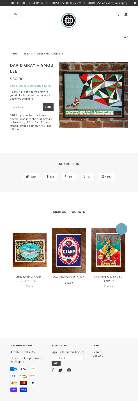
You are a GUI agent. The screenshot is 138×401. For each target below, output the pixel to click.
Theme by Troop (20, 358)
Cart (125, 37)
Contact (98, 355)
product (27, 53)
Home (14, 53)
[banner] (69, 20)
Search (97, 352)
